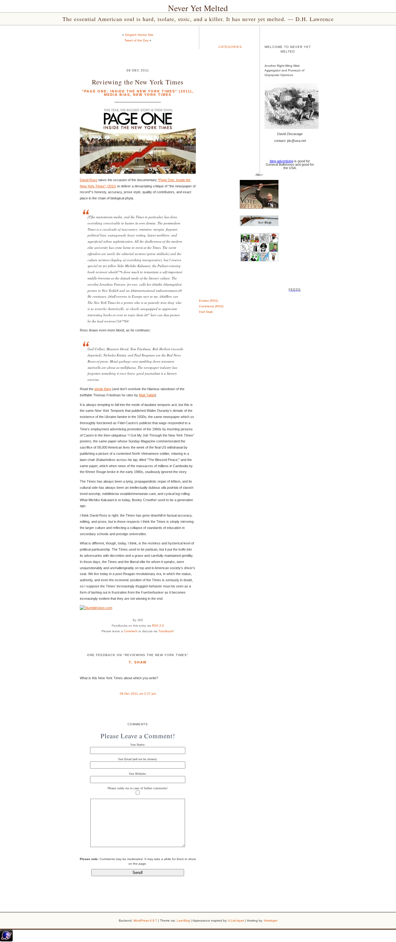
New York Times (152, 94)
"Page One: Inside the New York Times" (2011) (137, 91)
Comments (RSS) (211, 306)
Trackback (165, 631)
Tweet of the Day (136, 40)
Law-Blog (183, 920)
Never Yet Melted (198, 8)
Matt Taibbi (147, 395)
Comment (130, 631)
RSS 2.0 (158, 625)
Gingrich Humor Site (139, 34)
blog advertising (281, 161)
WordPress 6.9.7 (145, 920)
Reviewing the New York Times (137, 81)
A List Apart (236, 920)
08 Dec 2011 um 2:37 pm (138, 693)
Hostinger (271, 920)
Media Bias (117, 94)
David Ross (88, 180)
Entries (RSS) (208, 300)
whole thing (102, 389)
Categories (230, 47)
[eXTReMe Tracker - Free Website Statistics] (6, 940)
